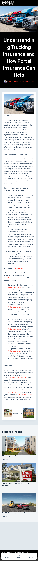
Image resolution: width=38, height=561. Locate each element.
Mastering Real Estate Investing (13, 456)
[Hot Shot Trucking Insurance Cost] (19, 502)
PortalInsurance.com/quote (18, 378)
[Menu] (35, 3)
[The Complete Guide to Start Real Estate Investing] (19, 472)
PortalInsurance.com (21, 268)
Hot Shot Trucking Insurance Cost (14, 513)
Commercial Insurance (27, 81)
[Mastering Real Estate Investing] (19, 445)
